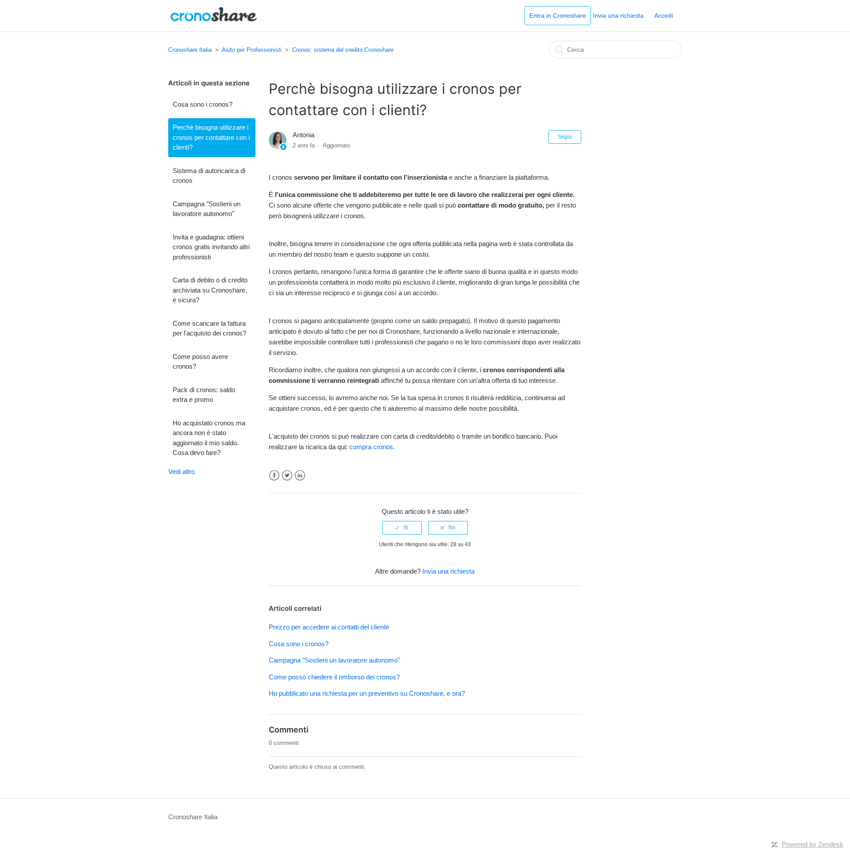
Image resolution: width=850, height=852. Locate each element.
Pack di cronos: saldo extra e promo (204, 395)
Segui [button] (565, 137)
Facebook (274, 475)
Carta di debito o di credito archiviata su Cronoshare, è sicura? (210, 290)
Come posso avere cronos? (200, 361)
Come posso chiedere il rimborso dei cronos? (334, 677)
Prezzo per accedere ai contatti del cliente (329, 627)
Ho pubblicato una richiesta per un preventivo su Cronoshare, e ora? (367, 693)
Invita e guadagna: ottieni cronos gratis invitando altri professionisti (211, 247)
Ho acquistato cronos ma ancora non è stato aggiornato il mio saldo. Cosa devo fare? (209, 438)
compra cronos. (372, 447)
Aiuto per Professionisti (252, 49)
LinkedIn (299, 475)
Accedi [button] (663, 15)
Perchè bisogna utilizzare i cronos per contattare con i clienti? (211, 137)
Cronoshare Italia (190, 49)
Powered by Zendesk (812, 844)
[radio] (402, 527)
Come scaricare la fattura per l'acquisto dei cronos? (209, 328)
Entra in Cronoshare (557, 15)
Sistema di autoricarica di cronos (209, 176)
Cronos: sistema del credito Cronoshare (343, 49)
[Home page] (213, 20)
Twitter (287, 475)
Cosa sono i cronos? (202, 104)
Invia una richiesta (618, 15)
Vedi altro (181, 471)
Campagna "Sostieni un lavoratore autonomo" (206, 209)
